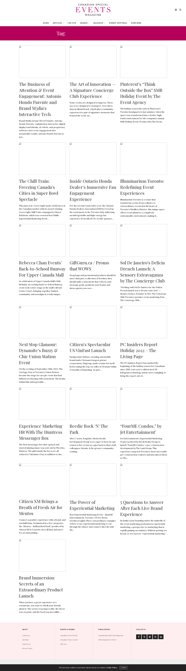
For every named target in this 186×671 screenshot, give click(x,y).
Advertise (25, 640)
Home (46, 23)
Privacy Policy (27, 648)
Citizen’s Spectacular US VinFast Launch (90, 347)
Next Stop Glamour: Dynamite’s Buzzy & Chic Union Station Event (38, 353)
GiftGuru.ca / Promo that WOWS (89, 266)
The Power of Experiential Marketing (92, 505)
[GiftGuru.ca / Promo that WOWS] (93, 240)
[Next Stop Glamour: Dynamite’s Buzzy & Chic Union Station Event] (42, 322)
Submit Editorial (118, 23)
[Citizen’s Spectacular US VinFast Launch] (93, 322)
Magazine (98, 23)
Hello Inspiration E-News (107, 640)
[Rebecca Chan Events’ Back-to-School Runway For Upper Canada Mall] (42, 240)
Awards (84, 23)
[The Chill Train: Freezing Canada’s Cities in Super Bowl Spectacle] (42, 158)
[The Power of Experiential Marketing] (93, 480)
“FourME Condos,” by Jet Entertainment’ (141, 429)
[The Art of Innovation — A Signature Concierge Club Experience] (93, 61)
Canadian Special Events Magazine (110, 635)
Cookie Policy (111, 668)
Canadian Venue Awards (69, 640)
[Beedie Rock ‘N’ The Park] (93, 403)
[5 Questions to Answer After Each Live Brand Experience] (143, 480)
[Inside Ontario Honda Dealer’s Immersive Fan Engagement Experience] (93, 158)
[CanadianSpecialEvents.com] (93, 10)
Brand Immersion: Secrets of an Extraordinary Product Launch (41, 587)
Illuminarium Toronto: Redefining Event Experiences (142, 187)
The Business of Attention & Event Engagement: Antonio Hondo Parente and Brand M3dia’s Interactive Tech (40, 99)
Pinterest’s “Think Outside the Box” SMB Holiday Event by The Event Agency (141, 93)
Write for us (26, 644)
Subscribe (136, 23)
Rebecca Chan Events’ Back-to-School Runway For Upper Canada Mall (42, 269)
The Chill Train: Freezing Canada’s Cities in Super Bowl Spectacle (38, 190)
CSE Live (72, 23)
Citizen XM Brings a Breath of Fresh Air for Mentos (40, 507)
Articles (57, 23)
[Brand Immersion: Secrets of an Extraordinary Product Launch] (42, 555)
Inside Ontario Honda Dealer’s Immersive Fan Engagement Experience (93, 190)
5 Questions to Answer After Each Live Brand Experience (141, 508)
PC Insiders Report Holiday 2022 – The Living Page (138, 350)
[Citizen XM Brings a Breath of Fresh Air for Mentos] (42, 479)
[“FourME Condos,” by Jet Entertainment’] (143, 403)
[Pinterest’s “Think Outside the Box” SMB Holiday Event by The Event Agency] (143, 61)
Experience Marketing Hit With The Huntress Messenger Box (40, 432)
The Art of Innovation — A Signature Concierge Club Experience (93, 90)
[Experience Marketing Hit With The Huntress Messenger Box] (42, 403)
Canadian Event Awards (68, 635)
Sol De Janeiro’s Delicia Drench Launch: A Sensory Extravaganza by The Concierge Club (142, 272)
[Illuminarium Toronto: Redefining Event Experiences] (143, 158)
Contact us (26, 635)
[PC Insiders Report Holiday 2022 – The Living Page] (143, 322)
